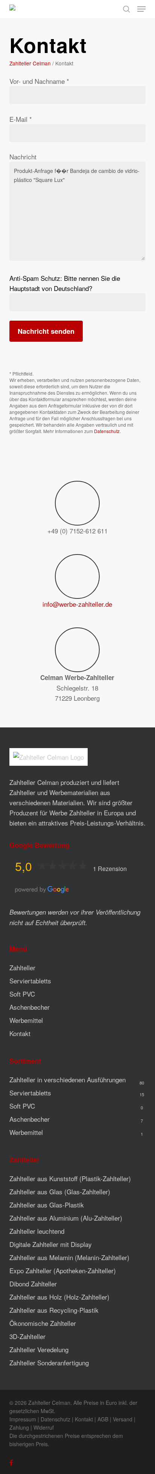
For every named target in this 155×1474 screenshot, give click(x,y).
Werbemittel (26, 1020)
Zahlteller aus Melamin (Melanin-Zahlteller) (69, 1257)
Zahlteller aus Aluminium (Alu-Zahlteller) (65, 1218)
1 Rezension (110, 868)
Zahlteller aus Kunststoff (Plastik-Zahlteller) (70, 1178)
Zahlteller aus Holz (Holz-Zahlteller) (59, 1296)
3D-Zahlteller (27, 1336)
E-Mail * (20, 119)
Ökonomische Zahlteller (42, 1323)
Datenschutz (107, 431)
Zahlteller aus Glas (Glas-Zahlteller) (59, 1191)
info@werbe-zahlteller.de (77, 604)
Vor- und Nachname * (39, 81)
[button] (141, 9)
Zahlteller (22, 967)
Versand (122, 1419)
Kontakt (19, 1033)
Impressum (22, 1419)
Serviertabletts (30, 980)
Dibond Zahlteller (33, 1283)
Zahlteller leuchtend (36, 1231)
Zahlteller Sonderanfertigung (49, 1362)
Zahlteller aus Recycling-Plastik (54, 1310)
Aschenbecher (29, 1007)
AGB (102, 1419)
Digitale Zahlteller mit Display (50, 1244)
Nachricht (22, 156)
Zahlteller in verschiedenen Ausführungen (67, 1079)
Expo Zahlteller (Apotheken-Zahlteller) (62, 1270)
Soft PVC (22, 993)
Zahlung (19, 1427)
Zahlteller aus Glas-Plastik (46, 1204)
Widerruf (43, 1427)
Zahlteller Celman (30, 63)
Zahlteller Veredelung (38, 1349)
